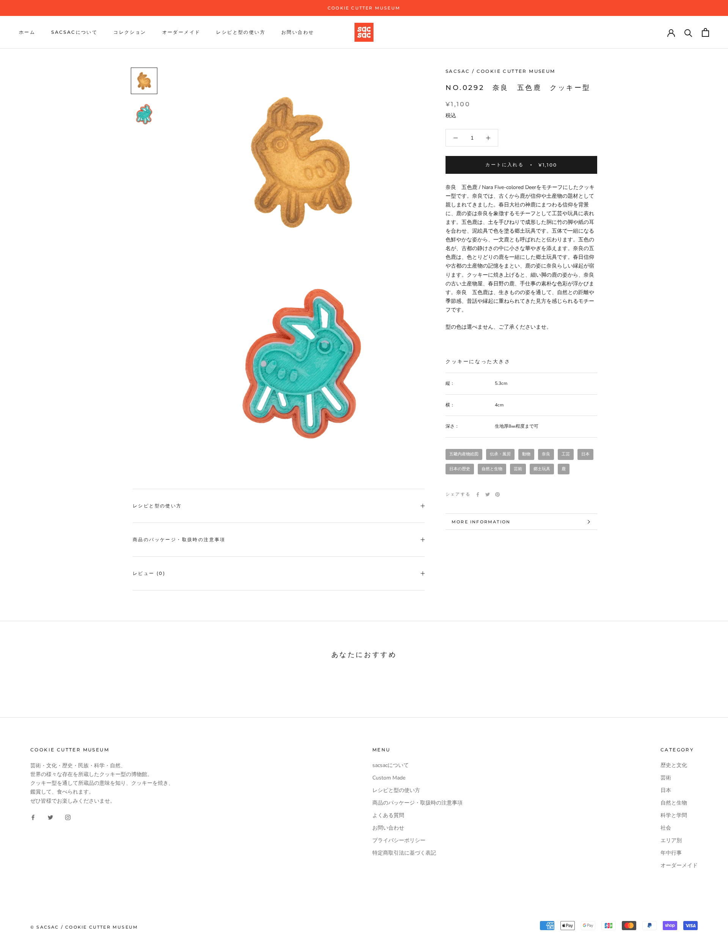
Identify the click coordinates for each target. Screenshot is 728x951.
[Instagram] (68, 817)
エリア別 (671, 840)
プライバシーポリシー (398, 840)
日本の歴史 (459, 469)
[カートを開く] (705, 32)
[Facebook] (477, 494)
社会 (666, 827)
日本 (585, 454)
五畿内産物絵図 (464, 454)
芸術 (518, 469)
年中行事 (671, 853)
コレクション (129, 32)
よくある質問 (388, 815)
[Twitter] (487, 494)
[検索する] (688, 32)
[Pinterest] (497, 494)
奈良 (546, 454)
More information (481, 521)
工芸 (566, 454)
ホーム (27, 32)
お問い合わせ (297, 32)
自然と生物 (492, 469)
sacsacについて (74, 32)
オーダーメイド (181, 32)
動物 (526, 454)
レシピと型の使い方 (240, 32)
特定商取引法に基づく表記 (404, 853)
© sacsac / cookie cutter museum (84, 927)
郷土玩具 (541, 469)
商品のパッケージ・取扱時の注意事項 (179, 539)
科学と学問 (674, 815)
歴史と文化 (674, 765)
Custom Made (388, 777)
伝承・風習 (500, 454)
